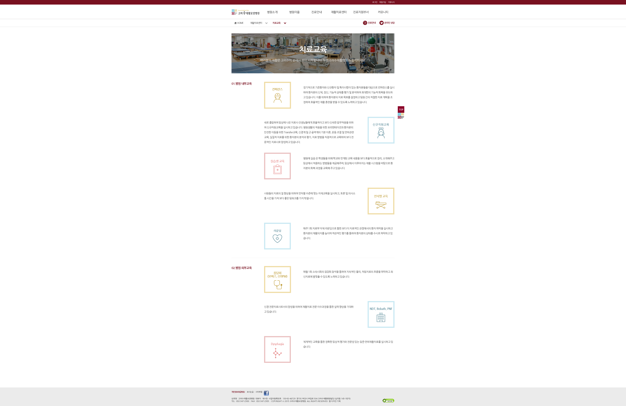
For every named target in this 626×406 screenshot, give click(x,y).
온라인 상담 (389, 23)
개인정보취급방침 (238, 392)
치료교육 (276, 23)
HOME (240, 23)
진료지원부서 (361, 12)
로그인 (374, 2)
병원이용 (294, 12)
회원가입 (382, 2)
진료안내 (316, 12)
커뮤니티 (391, 2)
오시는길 (250, 392)
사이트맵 (259, 392)
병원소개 (272, 12)
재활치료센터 (339, 12)
